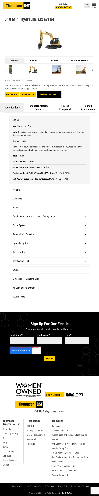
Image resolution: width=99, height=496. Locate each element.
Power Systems (10, 460)
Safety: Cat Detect (35, 430)
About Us (7, 429)
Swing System (19, 252)
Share (29, 80)
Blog (5, 442)
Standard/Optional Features (39, 107)
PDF (8, 80)
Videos (33, 60)
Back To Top (67, 493)
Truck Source (8, 451)
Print (18, 80)
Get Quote (10, 94)
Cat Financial (57, 426)
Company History (10, 433)
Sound (15, 269)
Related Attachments (88, 107)
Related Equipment (65, 107)
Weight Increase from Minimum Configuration (34, 216)
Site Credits (75, 486)
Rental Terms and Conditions (64, 466)
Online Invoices (58, 461)
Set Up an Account (48, 94)
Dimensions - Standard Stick (26, 278)
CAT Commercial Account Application (68, 443)
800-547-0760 (63, 7)
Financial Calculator (60, 430)
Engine (16, 119)
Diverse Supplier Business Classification (69, 435)
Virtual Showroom (79, 60)
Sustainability (19, 296)
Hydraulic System (21, 243)
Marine (6, 464)
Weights (16, 189)
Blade (15, 207)
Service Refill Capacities (24, 234)
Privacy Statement (59, 475)
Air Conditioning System (24, 287)
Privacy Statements (20, 486)
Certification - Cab (21, 261)
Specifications (12, 107)
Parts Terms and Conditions (63, 470)
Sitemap (85, 486)
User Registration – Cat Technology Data (69, 457)
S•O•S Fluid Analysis (36, 435)
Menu (94, 8)
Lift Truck (7, 455)
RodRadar (31, 443)
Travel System (19, 225)
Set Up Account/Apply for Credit (65, 452)
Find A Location (53, 395)
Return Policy (63, 486)
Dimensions (18, 198)
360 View (53, 60)
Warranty (55, 439)
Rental (5, 447)
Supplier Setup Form (60, 448)
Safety (6, 438)
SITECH (30, 426)
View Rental (27, 94)
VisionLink (31, 439)
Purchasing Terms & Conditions (42, 486)
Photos (14, 60)
